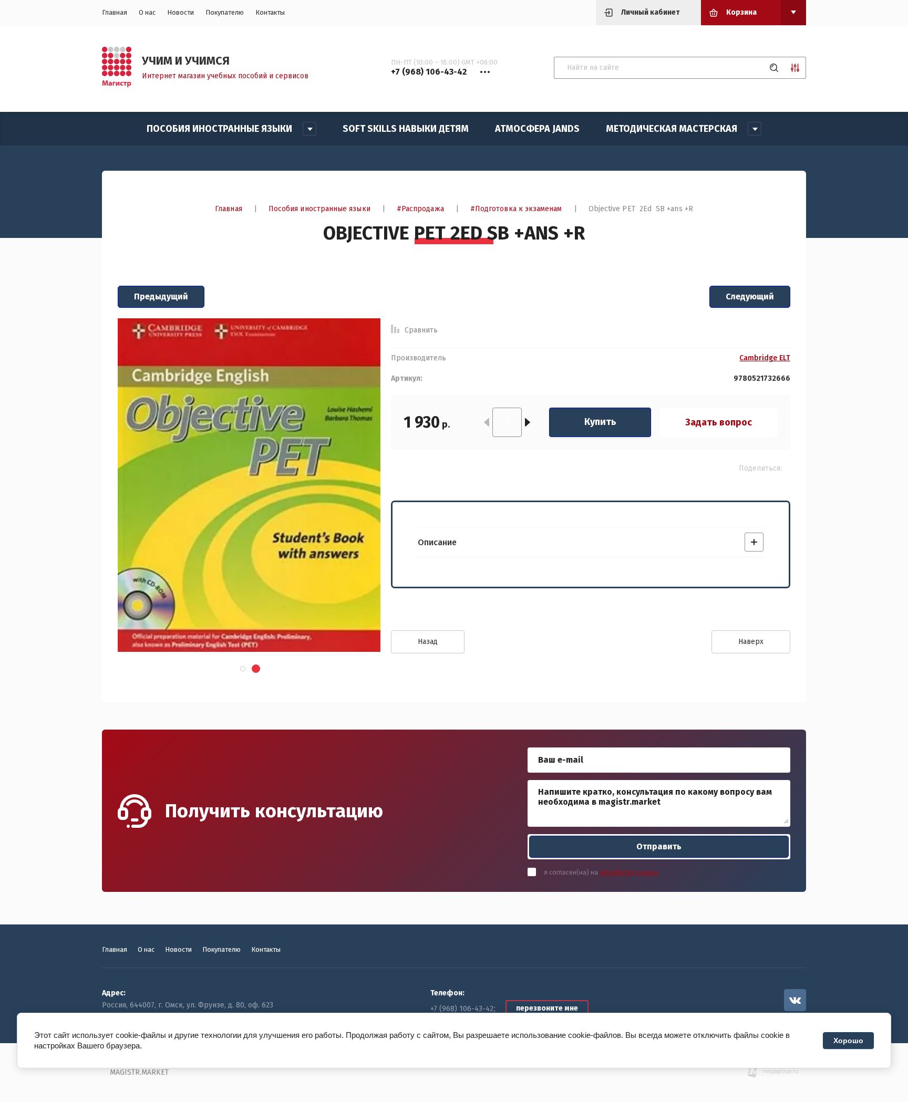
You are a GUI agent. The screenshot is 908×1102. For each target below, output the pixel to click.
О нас (147, 12)
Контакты (270, 12)
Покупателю (224, 12)
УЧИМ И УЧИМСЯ (186, 61)
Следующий (750, 297)
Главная (114, 12)
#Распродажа (420, 208)
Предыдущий (161, 297)
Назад (428, 641)
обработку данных (629, 872)
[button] (242, 668)
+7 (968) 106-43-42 (461, 1008)
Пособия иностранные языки (319, 208)
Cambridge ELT (764, 358)
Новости (180, 12)
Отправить (659, 846)
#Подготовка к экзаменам (516, 208)
